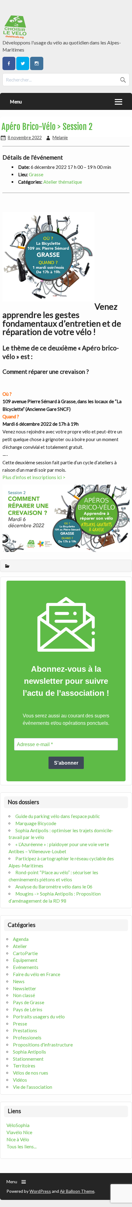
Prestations (25, 1030)
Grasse (36, 174)
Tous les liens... (21, 1146)
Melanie (60, 137)
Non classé (24, 995)
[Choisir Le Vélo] (15, 37)
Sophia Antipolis (29, 1052)
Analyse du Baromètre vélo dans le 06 (53, 886)
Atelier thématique (62, 182)
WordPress (40, 1191)
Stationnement (28, 1059)
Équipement (25, 960)
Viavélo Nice (19, 1132)
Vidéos (20, 1080)
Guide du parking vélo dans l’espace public (57, 816)
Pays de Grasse (28, 1002)
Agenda (21, 939)
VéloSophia (17, 1125)
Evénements (25, 967)
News (19, 981)
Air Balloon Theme (77, 1191)
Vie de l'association (32, 1087)
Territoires (24, 1065)
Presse (20, 1023)
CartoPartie (25, 953)
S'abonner (66, 763)
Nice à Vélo (17, 1139)
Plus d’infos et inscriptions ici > (33, 477)
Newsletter (24, 988)
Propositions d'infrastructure (43, 1044)
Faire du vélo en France (36, 974)
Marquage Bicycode (35, 823)
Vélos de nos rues (30, 1072)
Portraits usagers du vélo (39, 1016)
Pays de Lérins (27, 1009)
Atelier (20, 946)
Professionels (27, 1037)
